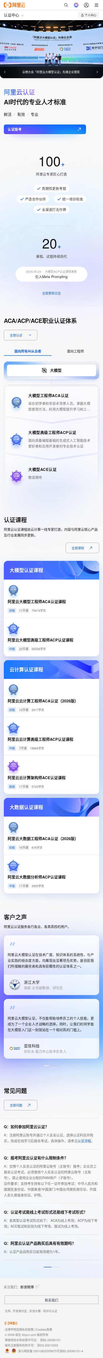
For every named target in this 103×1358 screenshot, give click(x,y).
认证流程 (84, 1140)
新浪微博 (27, 1286)
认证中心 (11, 15)
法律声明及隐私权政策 (19, 1329)
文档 (8, 1311)
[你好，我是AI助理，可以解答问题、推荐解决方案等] (76, 5)
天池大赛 (35, 1311)
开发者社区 (20, 1311)
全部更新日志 (51, 293)
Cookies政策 (44, 1329)
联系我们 (51, 1300)
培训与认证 (50, 1311)
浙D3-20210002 (47, 1345)
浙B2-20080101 (50, 1340)
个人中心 (90, 15)
